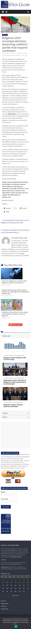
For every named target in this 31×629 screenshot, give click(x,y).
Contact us (4, 606)
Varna (26, 55)
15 (19, 585)
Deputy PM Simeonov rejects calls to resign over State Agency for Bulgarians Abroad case (15, 292)
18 (3, 588)
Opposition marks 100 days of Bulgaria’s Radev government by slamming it (14, 382)
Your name (4, 499)
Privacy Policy (4, 609)
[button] (15, 336)
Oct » (17, 595)
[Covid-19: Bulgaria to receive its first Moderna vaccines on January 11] (11, 269)
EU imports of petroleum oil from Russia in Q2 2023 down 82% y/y (15, 231)
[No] (29, 623)
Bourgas (4, 55)
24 (28, 588)
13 (11, 585)
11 (3, 585)
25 (3, 591)
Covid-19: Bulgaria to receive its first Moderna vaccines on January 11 (14, 282)
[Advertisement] (15, 435)
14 (15, 585)
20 (11, 588)
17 (28, 585)
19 (7, 588)
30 (23, 591)
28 (15, 591)
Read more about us (16, 557)
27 (11, 591)
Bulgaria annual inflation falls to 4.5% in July (14, 358)
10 (28, 582)
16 (23, 585)
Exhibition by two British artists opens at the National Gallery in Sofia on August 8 (15, 314)
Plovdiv (19, 55)
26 (7, 591)
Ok (16, 626)
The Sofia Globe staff (20, 53)
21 (15, 588)
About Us (3, 601)
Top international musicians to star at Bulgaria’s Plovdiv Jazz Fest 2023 (15, 221)
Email (3, 492)
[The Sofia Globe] (3, 12)
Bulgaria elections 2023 (12, 55)
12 (7, 585)
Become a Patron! (7, 200)
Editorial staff (4, 603)
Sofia (23, 55)
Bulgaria (5, 35)
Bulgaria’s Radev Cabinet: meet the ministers (13, 406)
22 (19, 588)
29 (19, 591)
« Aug (13, 595)
